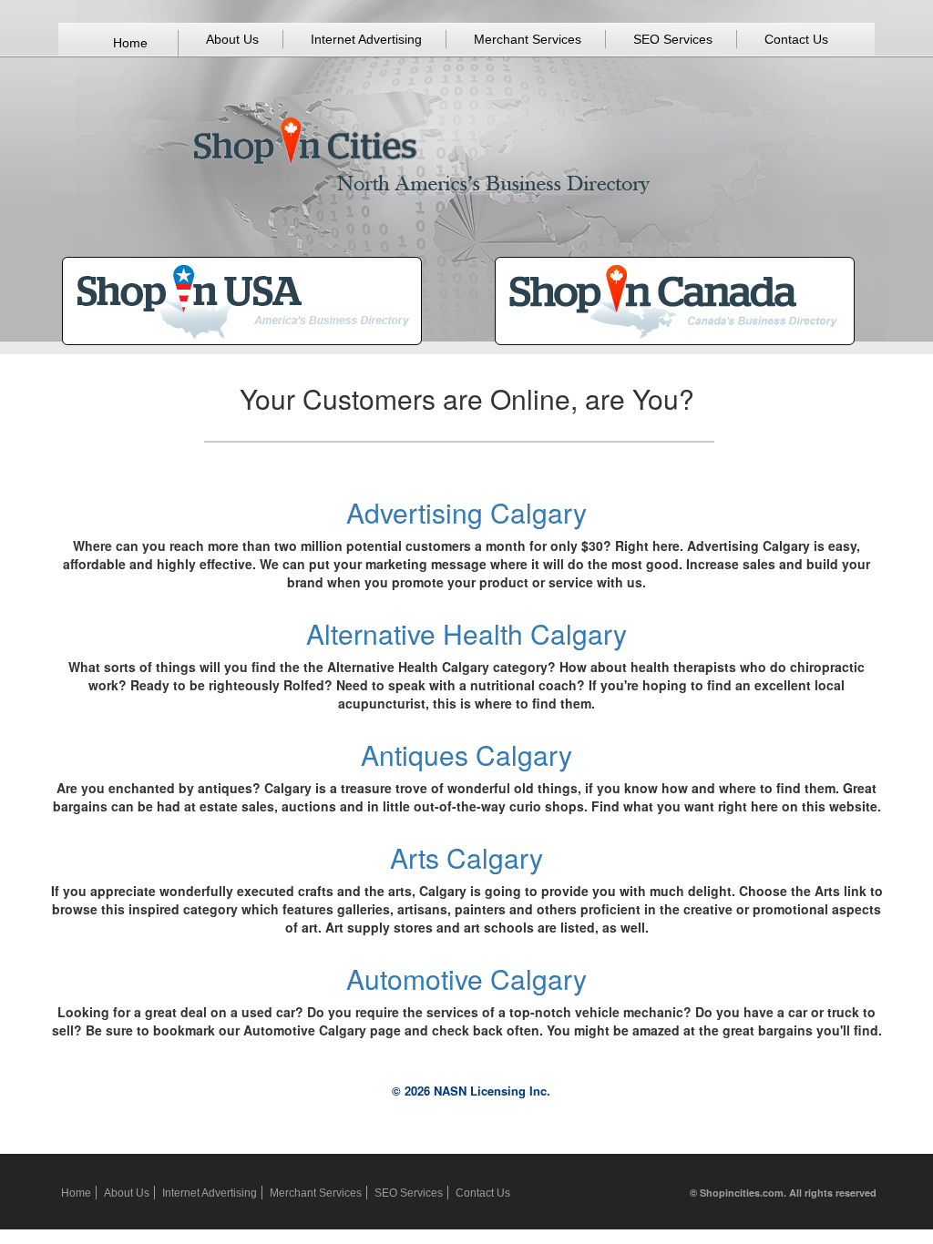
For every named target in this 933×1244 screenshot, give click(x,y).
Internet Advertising (366, 39)
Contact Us (796, 39)
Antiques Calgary (466, 754)
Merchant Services (527, 39)
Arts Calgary (466, 857)
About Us (232, 39)
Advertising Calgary (466, 512)
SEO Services (673, 39)
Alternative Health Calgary (466, 633)
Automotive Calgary (466, 978)
